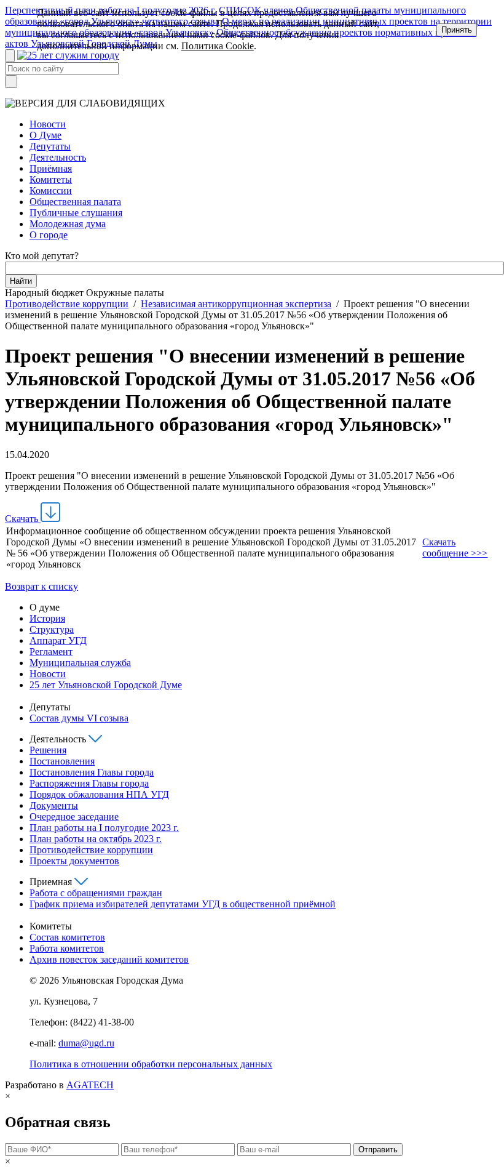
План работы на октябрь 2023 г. (96, 838)
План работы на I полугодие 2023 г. (104, 827)
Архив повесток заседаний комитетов (109, 959)
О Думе (45, 135)
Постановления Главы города (92, 772)
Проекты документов (74, 861)
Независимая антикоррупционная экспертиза (236, 304)
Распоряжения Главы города (89, 783)
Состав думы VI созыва (79, 718)
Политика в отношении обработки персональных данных (151, 1064)
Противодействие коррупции (66, 304)
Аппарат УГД (58, 640)
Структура (52, 629)
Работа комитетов (67, 948)
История (47, 618)
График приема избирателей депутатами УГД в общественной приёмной (183, 904)
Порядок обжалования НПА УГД (99, 794)
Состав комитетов (67, 937)
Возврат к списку (41, 586)
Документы (54, 805)
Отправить (378, 1149)
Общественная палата (75, 201)
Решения (48, 750)
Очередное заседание (74, 816)
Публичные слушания (76, 212)
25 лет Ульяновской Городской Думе (106, 685)
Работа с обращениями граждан (96, 893)
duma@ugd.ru (86, 1043)
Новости (48, 124)
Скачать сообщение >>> (454, 547)
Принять (456, 29)
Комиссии (51, 190)
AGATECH (90, 1085)
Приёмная (51, 168)
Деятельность (58, 157)
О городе (49, 235)
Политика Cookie (217, 46)
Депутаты (50, 146)
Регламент (51, 651)
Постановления (62, 761)
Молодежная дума (68, 224)
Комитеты (51, 179)
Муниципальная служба (80, 662)
